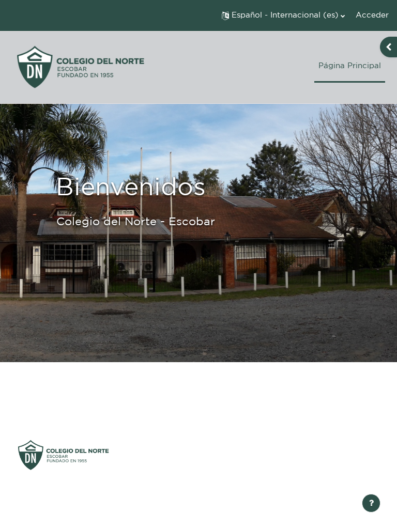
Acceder (372, 15)
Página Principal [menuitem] (349, 66)
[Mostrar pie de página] (371, 503)
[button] (283, 15)
